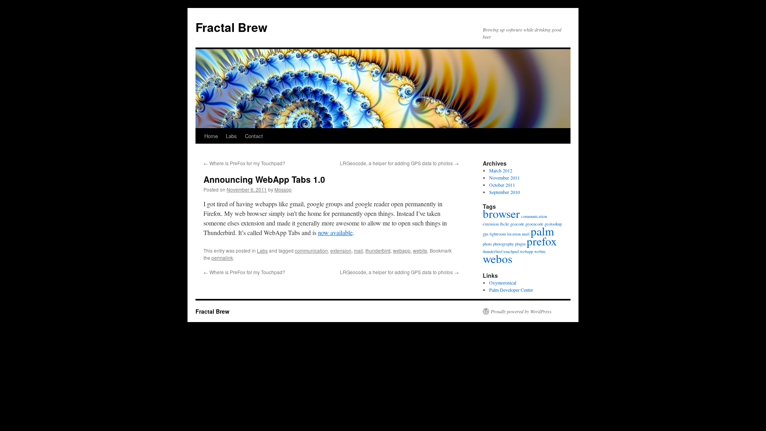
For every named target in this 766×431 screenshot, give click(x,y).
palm (542, 231)
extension (340, 250)
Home (211, 136)
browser (501, 213)
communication (311, 250)
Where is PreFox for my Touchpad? (244, 163)
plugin (520, 244)
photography (503, 244)
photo (487, 244)
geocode (517, 224)
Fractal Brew (231, 27)
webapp (402, 250)
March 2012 (500, 170)
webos (497, 258)
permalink (222, 257)
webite (420, 250)
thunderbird (378, 250)
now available (335, 232)
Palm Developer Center (511, 290)
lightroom (498, 234)
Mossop (283, 189)
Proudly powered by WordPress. (522, 311)
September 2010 (504, 192)
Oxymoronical (502, 282)
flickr (504, 224)
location (514, 234)
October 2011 (502, 185)
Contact (254, 136)
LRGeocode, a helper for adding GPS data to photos (399, 163)
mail (358, 250)
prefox (542, 241)
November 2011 (504, 177)
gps (485, 234)
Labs (231, 136)
